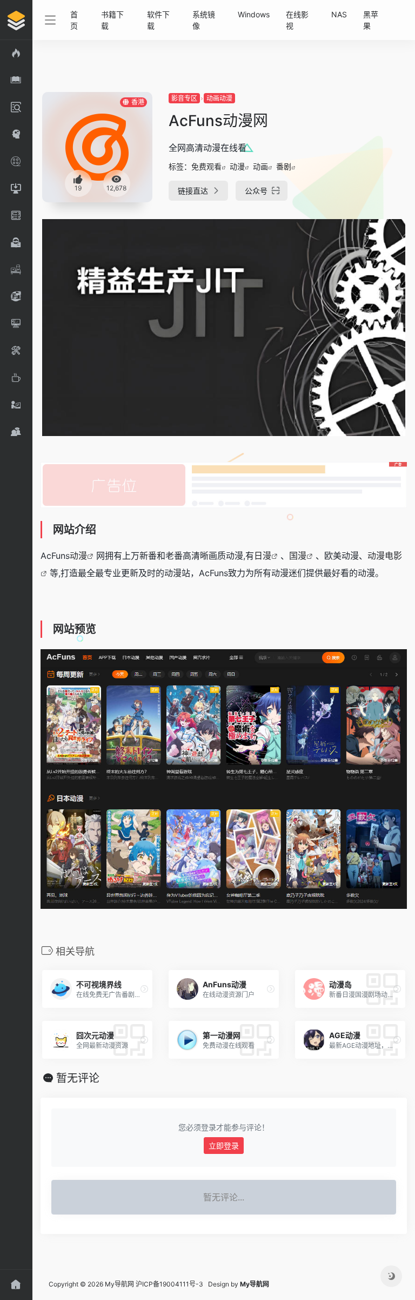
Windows (254, 14)
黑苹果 (370, 20)
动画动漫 (219, 98)
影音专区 (184, 98)
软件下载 (158, 20)
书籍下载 (112, 20)
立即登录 (224, 1145)
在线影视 (297, 20)
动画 (260, 166)
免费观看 (206, 166)
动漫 (237, 166)
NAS (339, 14)
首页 (74, 20)
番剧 (283, 166)
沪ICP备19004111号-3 (169, 1284)
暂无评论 (77, 1078)
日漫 (262, 555)
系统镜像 (203, 20)
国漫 (297, 555)
